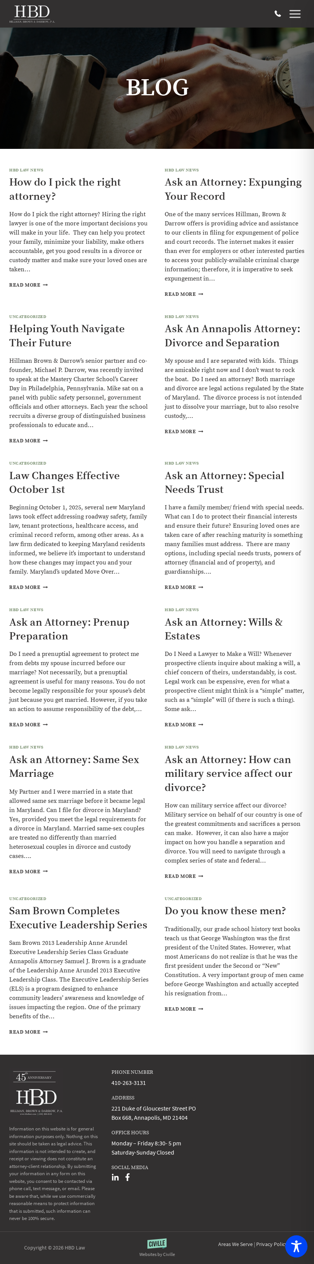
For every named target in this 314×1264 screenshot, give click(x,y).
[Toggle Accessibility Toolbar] (296, 1246)
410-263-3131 (278, 14)
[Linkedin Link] (115, 1177)
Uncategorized (27, 317)
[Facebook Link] (127, 1177)
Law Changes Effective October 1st (64, 482)
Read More (28, 285)
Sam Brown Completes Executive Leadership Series (78, 917)
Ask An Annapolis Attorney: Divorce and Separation (232, 335)
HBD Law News (26, 170)
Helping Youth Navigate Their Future (67, 335)
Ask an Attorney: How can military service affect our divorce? (228, 773)
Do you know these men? (225, 911)
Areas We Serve (235, 1244)
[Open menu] (295, 14)
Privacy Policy (272, 1244)
